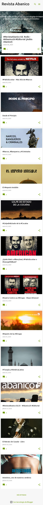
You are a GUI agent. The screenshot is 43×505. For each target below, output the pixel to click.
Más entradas (21, 495)
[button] (38, 49)
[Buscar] (35, 4)
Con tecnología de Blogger (23, 502)
